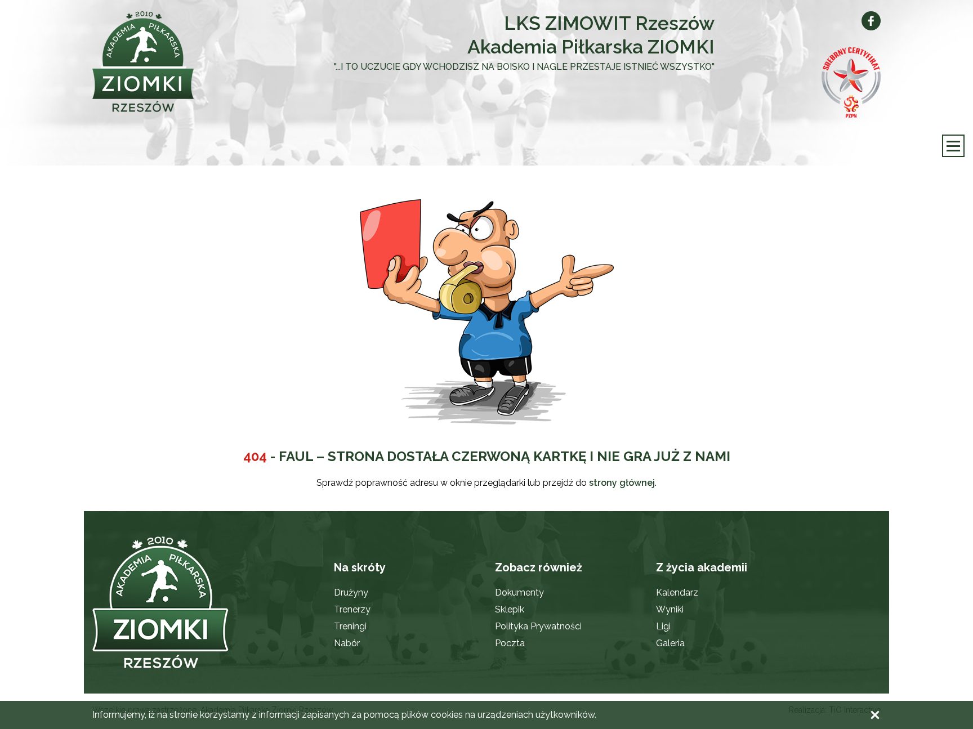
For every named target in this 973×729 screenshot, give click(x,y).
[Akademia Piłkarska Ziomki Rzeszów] (171, 61)
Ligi (663, 626)
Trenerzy (352, 609)
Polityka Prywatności (538, 626)
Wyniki (670, 609)
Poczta (510, 643)
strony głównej (622, 482)
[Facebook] (871, 20)
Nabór (347, 643)
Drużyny (351, 592)
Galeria (670, 643)
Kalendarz (677, 592)
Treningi (350, 626)
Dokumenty (519, 592)
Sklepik (509, 609)
